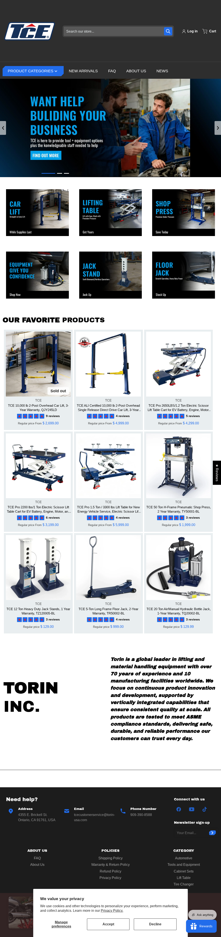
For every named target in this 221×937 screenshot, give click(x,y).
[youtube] (191, 809)
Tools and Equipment (183, 864)
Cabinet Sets (184, 871)
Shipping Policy (110, 858)
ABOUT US (37, 850)
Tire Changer (184, 884)
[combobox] (118, 31)
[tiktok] (204, 809)
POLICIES (110, 850)
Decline (155, 924)
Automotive (183, 858)
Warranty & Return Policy (110, 864)
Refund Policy (110, 871)
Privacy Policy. (112, 910)
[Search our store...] (168, 31)
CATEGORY (183, 850)
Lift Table (184, 878)
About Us (37, 864)
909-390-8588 (141, 815)
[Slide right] (218, 128)
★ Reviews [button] (217, 472)
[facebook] (178, 809)
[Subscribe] (212, 832)
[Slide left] (3, 128)
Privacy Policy (110, 878)
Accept (108, 924)
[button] (31, 416)
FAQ (37, 858)
